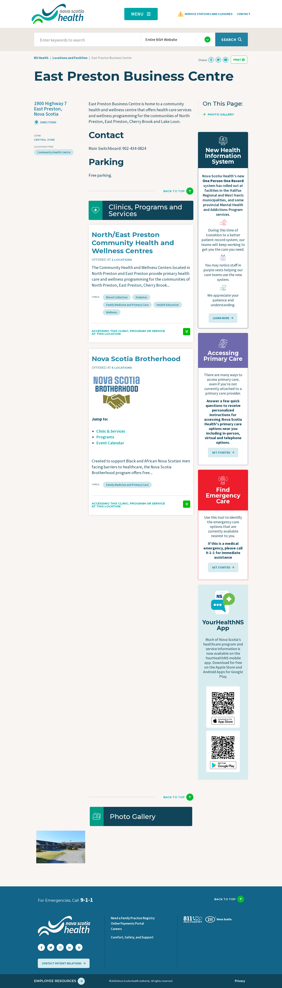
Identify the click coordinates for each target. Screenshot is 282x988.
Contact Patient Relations (62, 963)
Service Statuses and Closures (209, 14)
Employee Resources (55, 981)
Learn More (221, 318)
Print (237, 59)
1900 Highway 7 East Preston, (50, 108)
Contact (243, 14)
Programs (105, 437)
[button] (141, 329)
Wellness (111, 312)
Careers (116, 929)
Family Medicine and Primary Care (127, 305)
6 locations (122, 367)
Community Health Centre (53, 152)
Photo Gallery (221, 114)
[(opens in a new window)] (211, 60)
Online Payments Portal (127, 923)
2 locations (122, 259)
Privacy (240, 981)
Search (228, 39)
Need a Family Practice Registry (133, 918)
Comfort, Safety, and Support (132, 937)
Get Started (221, 452)
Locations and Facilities (70, 58)
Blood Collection (117, 297)
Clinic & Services (110, 431)
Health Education (168, 305)
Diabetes (141, 297)
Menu (137, 14)
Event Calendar (110, 442)
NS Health (41, 58)
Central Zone (44, 139)
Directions (48, 122)
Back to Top (174, 191)
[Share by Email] (225, 60)
